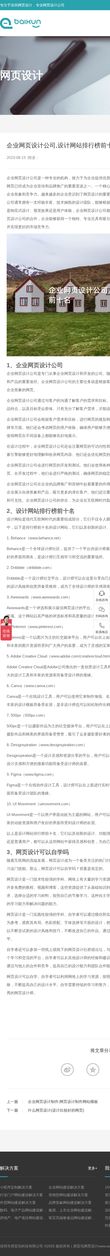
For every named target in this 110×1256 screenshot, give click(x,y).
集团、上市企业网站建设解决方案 (75, 1210)
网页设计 (21, 75)
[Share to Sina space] (67, 1069)
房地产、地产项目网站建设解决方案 (28, 1218)
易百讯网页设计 (85, 1246)
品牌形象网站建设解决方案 (70, 1202)
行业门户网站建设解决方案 (21, 1195)
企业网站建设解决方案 (66, 1187)
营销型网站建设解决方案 (68, 1195)
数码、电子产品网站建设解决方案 (27, 1210)
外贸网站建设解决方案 (18, 1202)
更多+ (92, 1168)
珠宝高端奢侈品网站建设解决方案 (75, 1218)
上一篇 (12, 1101)
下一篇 (12, 1110)
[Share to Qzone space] (92, 1069)
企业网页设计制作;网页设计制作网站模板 (63, 1101)
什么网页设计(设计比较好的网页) (56, 1110)
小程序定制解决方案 (16, 1187)
